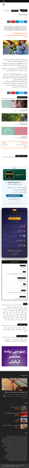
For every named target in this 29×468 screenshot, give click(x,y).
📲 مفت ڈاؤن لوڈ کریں (14, 195)
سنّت (25, 314)
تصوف (22, 310)
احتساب (25, 307)
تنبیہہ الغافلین (12, 310)
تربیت (3, 309)
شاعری (7, 314)
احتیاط (22, 307)
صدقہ (17, 316)
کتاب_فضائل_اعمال (8, 341)
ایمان (9, 309)
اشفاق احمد (24, 438)
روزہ (10, 312)
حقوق (25, 312)
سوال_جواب (24, 449)
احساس (18, 307)
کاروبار (25, 319)
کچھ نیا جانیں (22, 5)
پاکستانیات (8, 329)
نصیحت (17, 318)
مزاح (5, 11)
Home (17, 466)
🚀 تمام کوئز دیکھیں (14, 218)
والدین (8, 318)
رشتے (12, 312)
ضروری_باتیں (18, 451)
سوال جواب (21, 314)
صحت (21, 316)
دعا (13, 339)
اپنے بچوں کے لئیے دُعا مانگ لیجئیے (20, 33)
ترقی (25, 310)
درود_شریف (20, 445)
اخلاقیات (14, 307)
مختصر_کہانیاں (24, 456)
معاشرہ (25, 318)
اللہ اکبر (16, 309)
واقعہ (11, 318)
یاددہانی (9, 319)
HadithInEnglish (20, 11)
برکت (6, 309)
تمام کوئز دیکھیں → (14, 254)
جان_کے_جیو (13, 327)
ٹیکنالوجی (4, 318)
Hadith (18, 460)
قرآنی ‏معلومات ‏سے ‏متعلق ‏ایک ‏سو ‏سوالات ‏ (15, 392)
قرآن (12, 316)
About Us (13, 466)
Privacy (7, 466)
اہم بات (12, 309)
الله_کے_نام (20, 309)
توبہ (8, 310)
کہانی (24, 272)
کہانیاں (13, 319)
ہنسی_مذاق (18, 458)
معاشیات (21, 318)
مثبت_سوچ (8, 316)
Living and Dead (12, 11)
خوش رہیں (24, 445)
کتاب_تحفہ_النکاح (14, 341)
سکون (14, 314)
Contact (3, 466)
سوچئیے (17, 314)
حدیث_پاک (16, 339)
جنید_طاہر (20, 444)
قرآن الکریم (23, 290)
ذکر (15, 312)
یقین (6, 319)
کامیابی (22, 319)
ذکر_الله (8, 339)
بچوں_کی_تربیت (22, 296)
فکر (14, 316)
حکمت (22, 312)
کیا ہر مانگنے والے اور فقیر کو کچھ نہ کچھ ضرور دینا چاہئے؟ (16, 36)
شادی (10, 314)
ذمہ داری (18, 312)
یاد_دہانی (13, 458)
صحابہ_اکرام (24, 316)
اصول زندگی (24, 309)
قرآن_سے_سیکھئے (23, 341)
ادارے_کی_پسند (23, 265)
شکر (4, 314)
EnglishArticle (23, 460)
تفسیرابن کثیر (18, 310)
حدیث (5, 310)
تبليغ (9, 440)
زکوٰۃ (7, 312)
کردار (19, 319)
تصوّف (22, 442)
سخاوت (4, 312)
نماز (14, 318)
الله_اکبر (25, 339)
